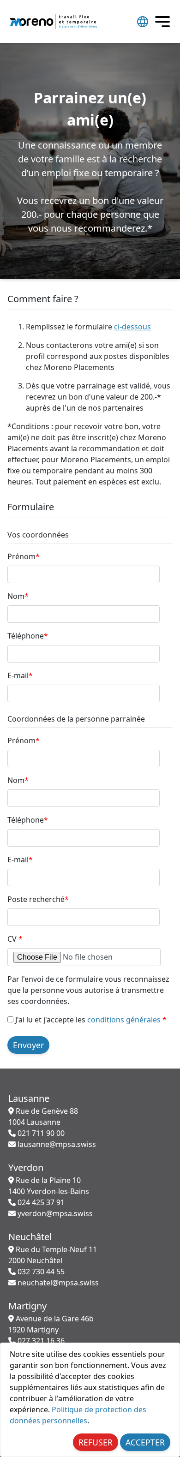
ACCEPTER (145, 1442)
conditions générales (124, 1020)
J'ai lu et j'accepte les (90, 1020)
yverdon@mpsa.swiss (54, 1213)
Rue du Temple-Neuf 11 (52, 1255)
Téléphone (27, 636)
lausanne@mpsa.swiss (56, 1144)
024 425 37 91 (40, 1202)
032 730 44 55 (40, 1271)
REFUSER (95, 1442)
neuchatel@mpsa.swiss (57, 1283)
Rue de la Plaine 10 (48, 1185)
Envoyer (28, 1045)
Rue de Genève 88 (43, 1116)
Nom (18, 596)
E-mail (20, 675)
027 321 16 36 (40, 1341)
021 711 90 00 (40, 1133)
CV (15, 939)
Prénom (23, 556)
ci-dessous (132, 327)
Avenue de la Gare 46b (51, 1324)
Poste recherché (38, 899)
